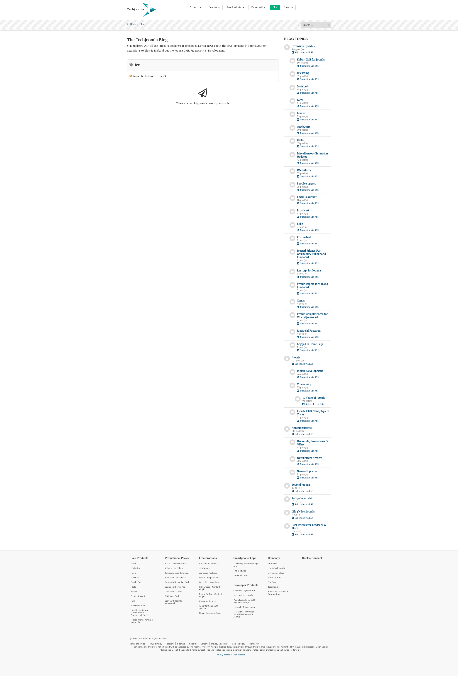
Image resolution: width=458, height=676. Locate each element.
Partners (170, 644)
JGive (300, 99)
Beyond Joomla (301, 484)
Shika (133, 564)
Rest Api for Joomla (309, 270)
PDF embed (304, 237)
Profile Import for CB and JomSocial (312, 285)
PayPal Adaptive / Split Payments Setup (244, 601)
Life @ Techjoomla (303, 511)
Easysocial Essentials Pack (177, 582)
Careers (204, 644)
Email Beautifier (306, 197)
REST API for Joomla (243, 595)
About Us (272, 564)
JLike (133, 601)
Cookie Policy (238, 644)
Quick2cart (303, 126)
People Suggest (138, 596)
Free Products (234, 7)
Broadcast (303, 210)
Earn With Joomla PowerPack (173, 602)
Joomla (296, 357)
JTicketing (303, 73)
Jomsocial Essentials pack (177, 573)
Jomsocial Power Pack (175, 578)
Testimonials (273, 587)
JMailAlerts (304, 170)
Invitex (301, 113)
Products (194, 7)
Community (304, 384)
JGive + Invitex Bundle (175, 564)
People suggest (306, 183)
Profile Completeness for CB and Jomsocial (312, 315)
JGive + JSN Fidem (174, 568)
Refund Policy (155, 644)
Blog (275, 7)
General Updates (307, 471)
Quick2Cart (136, 582)
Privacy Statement (219, 644)
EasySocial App (240, 575)
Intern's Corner (275, 578)
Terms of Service (137, 644)
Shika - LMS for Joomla (311, 59)
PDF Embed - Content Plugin (209, 588)
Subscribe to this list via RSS (150, 76)
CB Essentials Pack (173, 591)
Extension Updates (303, 46)
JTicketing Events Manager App (246, 565)
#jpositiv (193, 644)
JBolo (300, 140)
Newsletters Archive (309, 457)
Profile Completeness (209, 578)
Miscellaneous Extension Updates (312, 155)
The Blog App (239, 571)
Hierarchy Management (244, 607)
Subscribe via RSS (303, 52)
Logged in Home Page (310, 344)
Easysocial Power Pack (175, 587)
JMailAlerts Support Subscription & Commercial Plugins (140, 612)
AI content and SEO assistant (208, 607)
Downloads (257, 7)
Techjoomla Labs (302, 498)
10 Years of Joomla (313, 397)
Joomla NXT (254, 644)
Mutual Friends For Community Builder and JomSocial (311, 254)
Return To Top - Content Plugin (210, 595)
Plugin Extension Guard (210, 613)
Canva (301, 300)
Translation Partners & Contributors (278, 592)
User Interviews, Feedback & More (309, 526)
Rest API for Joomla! (208, 564)
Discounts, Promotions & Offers (312, 442)
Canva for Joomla (207, 601)
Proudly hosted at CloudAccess (230, 655)
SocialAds (303, 86)
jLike (300, 223)
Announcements (302, 427)
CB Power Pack (172, 596)
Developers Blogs (276, 573)
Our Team (272, 582)
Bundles (213, 7)
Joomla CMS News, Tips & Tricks (313, 412)
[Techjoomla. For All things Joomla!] (141, 10)
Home (133, 24)
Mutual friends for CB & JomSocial (142, 621)
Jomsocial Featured (308, 330)
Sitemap (181, 644)
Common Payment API (244, 591)
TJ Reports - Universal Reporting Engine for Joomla (243, 614)
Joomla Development (310, 371)
